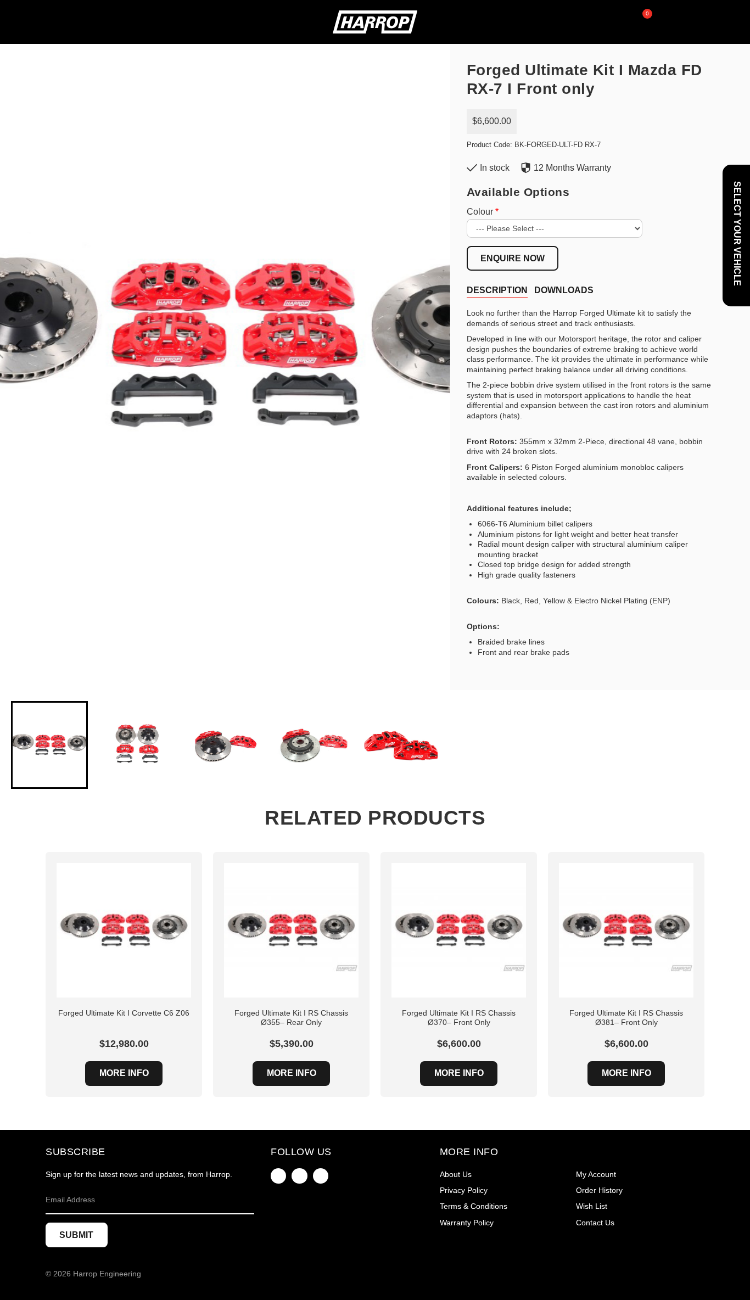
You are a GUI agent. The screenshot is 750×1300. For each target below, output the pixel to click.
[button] (49, 745)
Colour (480, 211)
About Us (456, 1174)
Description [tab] (497, 290)
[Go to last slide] (20, 345)
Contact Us (595, 1222)
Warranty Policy (467, 1222)
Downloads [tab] (564, 290)
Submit (76, 1235)
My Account (596, 1174)
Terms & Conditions (473, 1206)
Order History (599, 1190)
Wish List (591, 1206)
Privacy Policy (464, 1190)
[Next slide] (430, 345)
